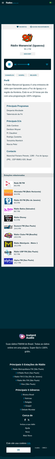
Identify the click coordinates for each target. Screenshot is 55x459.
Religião (33, 75)
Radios (12, 3)
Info (29, 443)
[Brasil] (52, 2)
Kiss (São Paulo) (28, 384)
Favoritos (23, 27)
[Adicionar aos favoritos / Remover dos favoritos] (47, 64)
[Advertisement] (27, 14)
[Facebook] (25, 420)
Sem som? (27, 54)
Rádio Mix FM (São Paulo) (28, 380)
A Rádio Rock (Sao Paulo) (28, 373)
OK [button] (18, 450)
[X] (29, 420)
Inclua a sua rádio (27, 424)
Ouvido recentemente (40, 27)
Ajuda (27, 428)
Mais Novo (27, 435)
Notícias (28, 398)
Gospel (21, 75)
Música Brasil (28, 394)
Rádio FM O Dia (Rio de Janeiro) (28, 377)
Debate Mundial (28, 409)
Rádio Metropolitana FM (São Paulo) (28, 369)
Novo (27, 432)
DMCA (44, 448)
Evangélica (9, 75)
